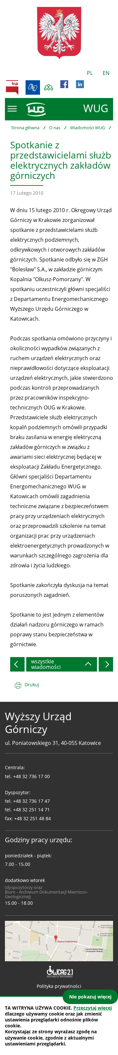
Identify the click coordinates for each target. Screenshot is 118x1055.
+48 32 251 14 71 (31, 809)
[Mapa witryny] (48, 87)
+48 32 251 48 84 (32, 818)
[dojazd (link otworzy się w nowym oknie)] (59, 940)
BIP (12, 87)
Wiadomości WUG (87, 128)
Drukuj (32, 684)
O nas (54, 128)
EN (106, 73)
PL (90, 73)
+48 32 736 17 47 (31, 801)
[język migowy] (33, 87)
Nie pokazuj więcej (90, 997)
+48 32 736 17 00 (31, 776)
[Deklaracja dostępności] (59, 972)
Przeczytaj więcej (92, 1008)
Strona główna (25, 128)
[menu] (12, 109)
